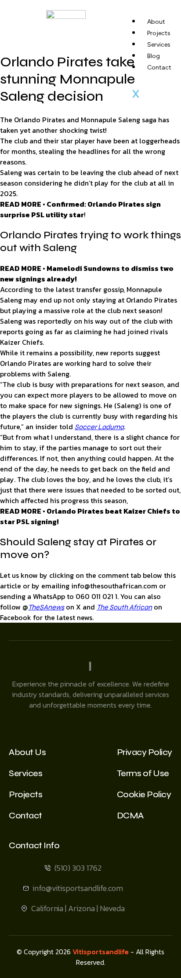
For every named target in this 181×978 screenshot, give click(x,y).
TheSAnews (46, 607)
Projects (158, 33)
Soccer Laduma (99, 427)
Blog (153, 56)
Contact (159, 67)
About (156, 22)
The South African (124, 607)
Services (158, 44)
